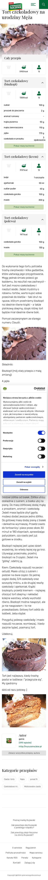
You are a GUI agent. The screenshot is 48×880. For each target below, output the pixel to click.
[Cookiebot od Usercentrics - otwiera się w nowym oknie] (34, 388)
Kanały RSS (12, 858)
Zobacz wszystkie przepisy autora (24, 753)
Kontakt (17, 862)
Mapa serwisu (36, 853)
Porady (24, 858)
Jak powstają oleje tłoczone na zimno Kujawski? (24, 833)
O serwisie (17, 848)
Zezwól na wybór (24, 482)
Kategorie (36, 858)
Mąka (22, 779)
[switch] (41, 441)
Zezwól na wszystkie (24, 475)
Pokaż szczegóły (32, 467)
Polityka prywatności (16, 853)
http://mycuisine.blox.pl (30, 746)
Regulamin (31, 848)
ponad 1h (34, 779)
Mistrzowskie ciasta (32, 787)
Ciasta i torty (9, 779)
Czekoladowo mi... (11, 787)
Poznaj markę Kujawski (24, 820)
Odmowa (24, 489)
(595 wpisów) (25, 742)
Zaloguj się (29, 862)
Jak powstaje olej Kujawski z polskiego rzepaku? (24, 826)
